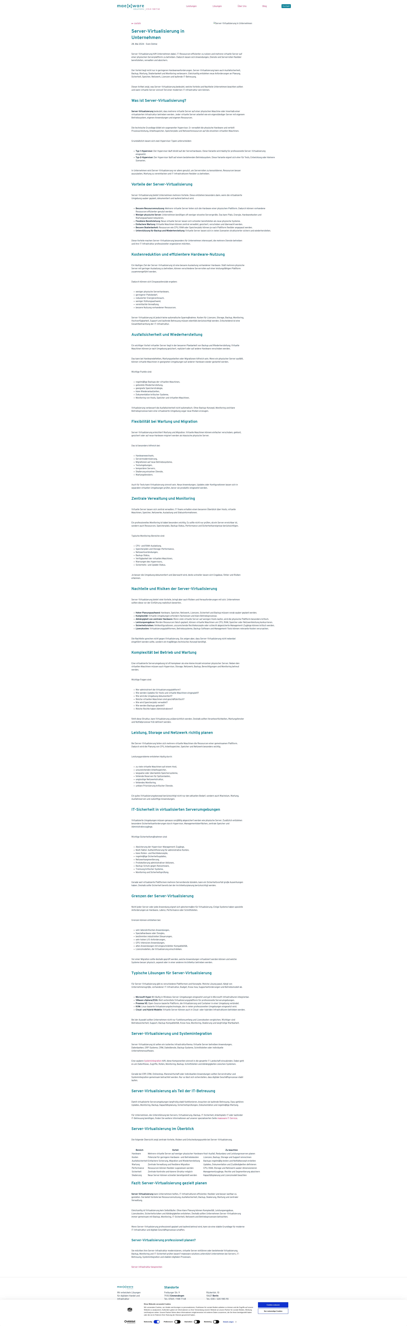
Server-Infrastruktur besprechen (146, 1267)
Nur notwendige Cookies (273, 1311)
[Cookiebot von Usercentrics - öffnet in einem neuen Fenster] (130, 1321)
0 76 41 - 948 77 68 (153, 9)
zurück (137, 23)
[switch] (177, 1321)
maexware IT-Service (227, 1118)
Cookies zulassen (273, 1305)
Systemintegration (152, 1061)
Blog (264, 6)
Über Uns (242, 6)
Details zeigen (228, 1322)
